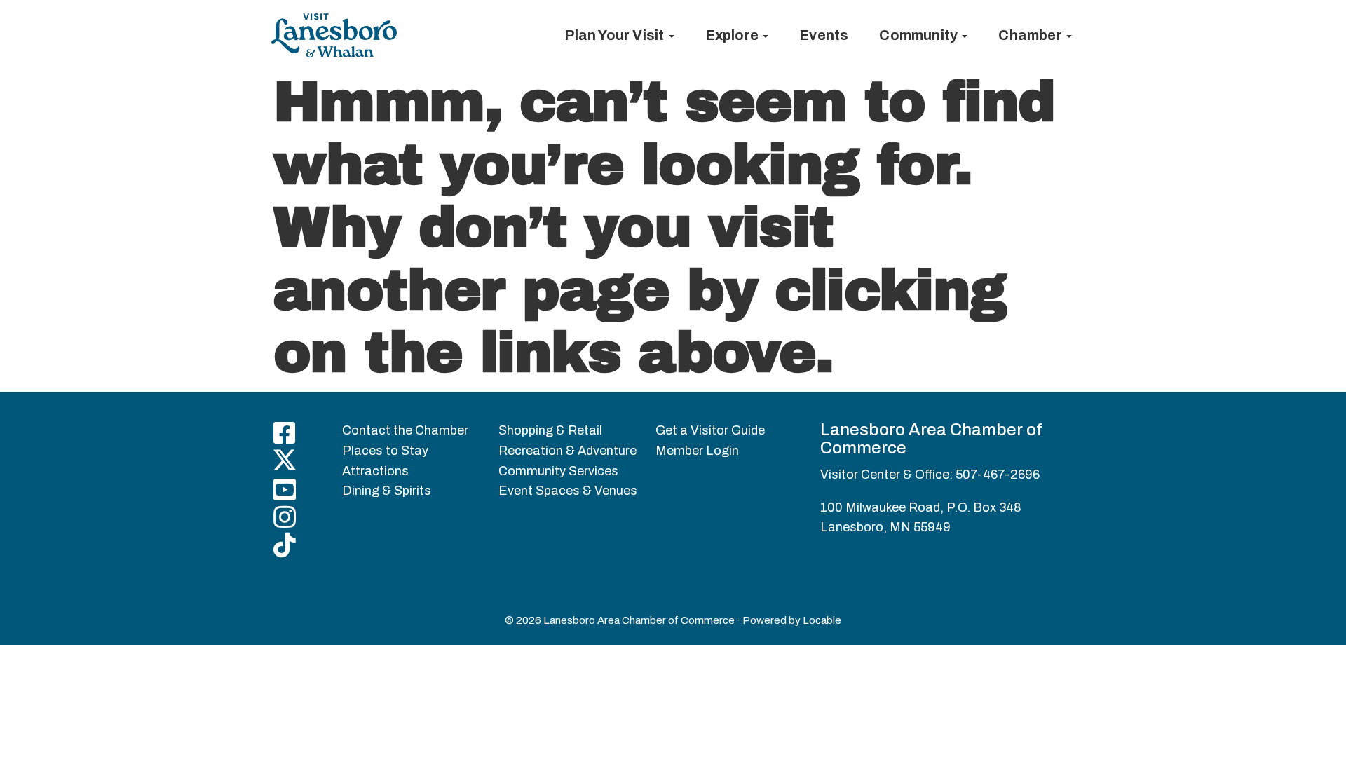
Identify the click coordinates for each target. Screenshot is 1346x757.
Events (823, 35)
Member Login (697, 451)
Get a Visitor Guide (710, 430)
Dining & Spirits (386, 491)
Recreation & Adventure (567, 451)
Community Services (558, 471)
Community (919, 35)
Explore (733, 35)
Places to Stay (385, 451)
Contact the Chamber (405, 430)
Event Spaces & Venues (567, 491)
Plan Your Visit (615, 35)
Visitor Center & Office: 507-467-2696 (930, 475)
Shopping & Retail (550, 430)
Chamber (1031, 35)
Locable (822, 620)
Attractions (375, 471)
